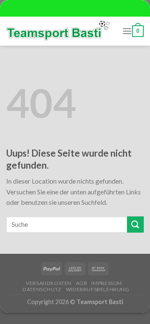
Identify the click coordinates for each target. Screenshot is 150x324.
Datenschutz (42, 289)
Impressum (106, 283)
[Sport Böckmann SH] (58, 31)
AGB (82, 283)
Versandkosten (49, 283)
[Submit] (135, 224)
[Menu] (127, 31)
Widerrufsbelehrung (98, 289)
